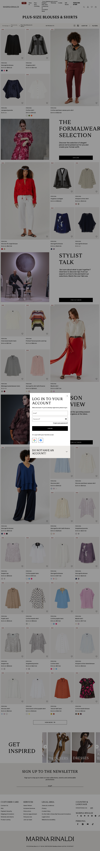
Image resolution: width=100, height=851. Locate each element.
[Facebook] (40, 440)
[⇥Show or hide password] (66, 419)
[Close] (67, 396)
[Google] (34, 440)
